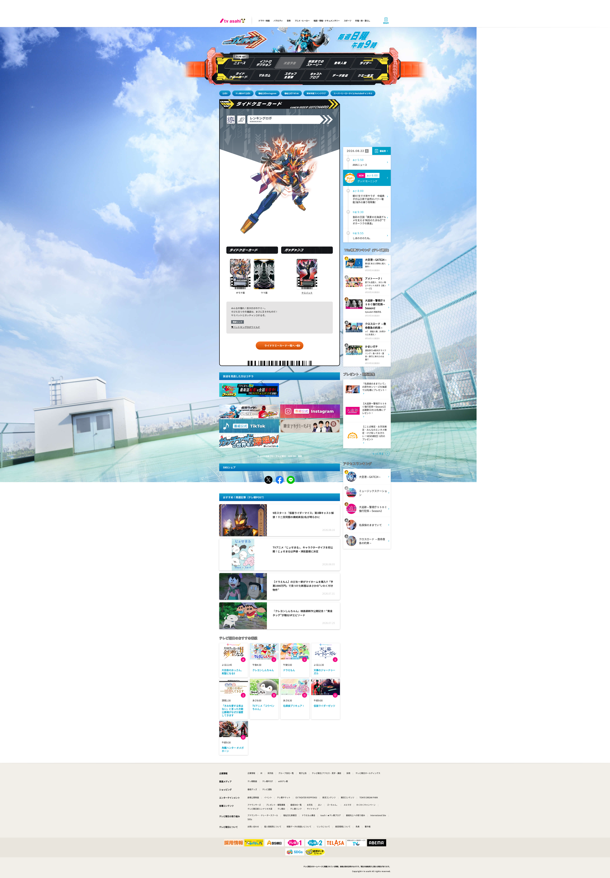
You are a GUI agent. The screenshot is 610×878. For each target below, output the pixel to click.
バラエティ (278, 20)
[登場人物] (340, 63)
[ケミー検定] (366, 75)
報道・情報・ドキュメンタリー (327, 20)
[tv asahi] (233, 21)
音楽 (288, 20)
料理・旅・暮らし (362, 20)
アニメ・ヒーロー (302, 20)
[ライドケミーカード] (239, 75)
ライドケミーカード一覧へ (279, 345)
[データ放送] (340, 75)
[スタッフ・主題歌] (290, 75)
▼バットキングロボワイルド (245, 327)
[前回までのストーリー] (315, 63)
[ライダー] (366, 63)
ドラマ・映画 (263, 20)
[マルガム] (265, 75)
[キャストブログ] (315, 75)
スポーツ (347, 20)
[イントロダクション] (265, 63)
